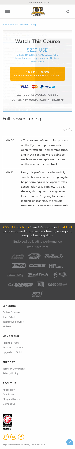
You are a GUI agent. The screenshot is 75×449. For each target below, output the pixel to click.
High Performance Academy (38, 11)
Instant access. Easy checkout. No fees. (37, 58)
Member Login (39, 2)
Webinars (8, 326)
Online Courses (11, 312)
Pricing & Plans (11, 342)
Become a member (13, 347)
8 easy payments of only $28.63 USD (37, 54)
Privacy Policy (10, 373)
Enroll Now (37, 73)
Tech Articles (10, 317)
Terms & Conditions (14, 368)
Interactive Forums (13, 321)
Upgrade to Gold (12, 352)
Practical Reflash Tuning (23, 24)
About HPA (9, 389)
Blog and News (11, 399)
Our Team (8, 394)
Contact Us (9, 403)
